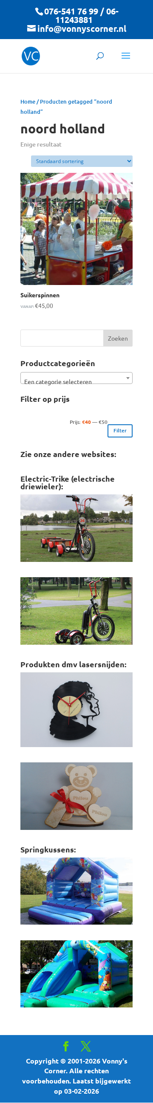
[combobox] (76, 378)
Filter (120, 430)
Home (27, 101)
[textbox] (76, 381)
